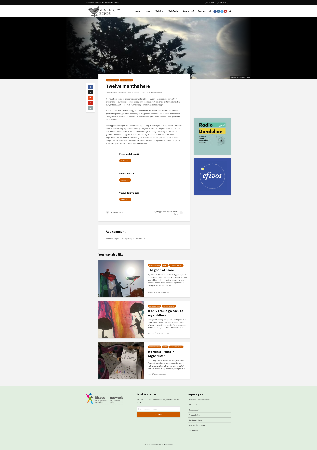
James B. (151, 333)
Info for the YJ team (197, 425)
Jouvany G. (151, 292)
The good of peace (161, 270)
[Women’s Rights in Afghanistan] (121, 360)
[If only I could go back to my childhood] (121, 319)
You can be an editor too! (199, 400)
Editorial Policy (195, 405)
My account (109, 2)
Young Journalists (133, 92)
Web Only (160, 11)
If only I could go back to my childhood (165, 313)
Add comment (157, 92)
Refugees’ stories (112, 80)
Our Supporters (195, 420)
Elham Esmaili (122, 92)
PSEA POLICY (117, 2)
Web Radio (173, 11)
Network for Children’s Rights (95, 2)
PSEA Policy (193, 430)
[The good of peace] (121, 278)
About (138, 11)
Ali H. (149, 374)
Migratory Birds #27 (176, 265)
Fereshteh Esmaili (111, 92)
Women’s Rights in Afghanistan (161, 354)
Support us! (188, 11)
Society (165, 265)
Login (126, 238)
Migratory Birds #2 (126, 80)
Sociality (170, 444)
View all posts (125, 160)
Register (117, 238)
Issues (148, 11)
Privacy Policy (194, 415)
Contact (202, 11)
